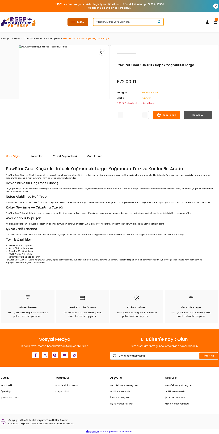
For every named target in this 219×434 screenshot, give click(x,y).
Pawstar (146, 98)
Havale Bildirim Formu (67, 385)
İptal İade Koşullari (120, 397)
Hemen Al (197, 115)
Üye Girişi (6, 391)
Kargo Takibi (62, 391)
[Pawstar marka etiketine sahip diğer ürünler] (126, 57)
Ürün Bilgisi (13, 156)
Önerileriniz (94, 156)
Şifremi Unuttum (10, 397)
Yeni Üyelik (6, 385)
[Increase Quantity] (144, 115)
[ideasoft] (92, 431)
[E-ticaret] (109, 431)
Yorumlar (36, 156)
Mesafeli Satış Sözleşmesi (124, 385)
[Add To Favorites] (102, 52)
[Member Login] (207, 22)
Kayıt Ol (208, 355)
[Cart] (215, 22)
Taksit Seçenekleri (65, 156)
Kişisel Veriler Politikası (122, 403)
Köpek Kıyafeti (150, 92)
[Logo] (18, 22)
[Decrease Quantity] (120, 115)
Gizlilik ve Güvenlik (120, 391)
